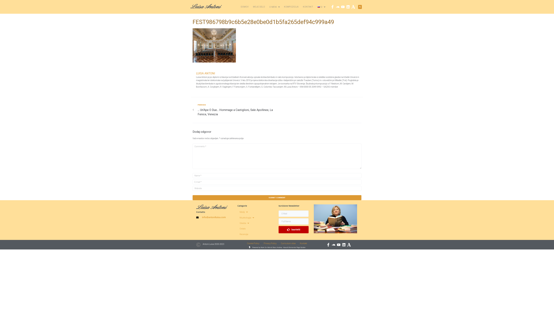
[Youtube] (343, 7)
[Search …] (360, 7)
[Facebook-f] (332, 7)
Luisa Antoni (205, 73)
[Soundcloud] (337, 7)
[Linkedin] (348, 7)
